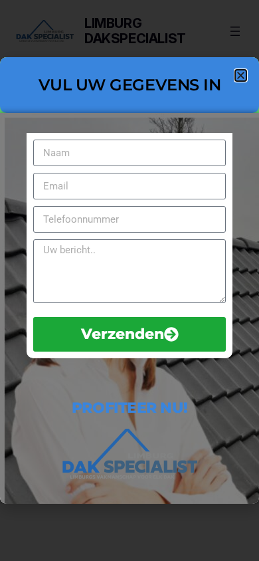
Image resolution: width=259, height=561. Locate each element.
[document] (129, 280)
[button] (241, 75)
